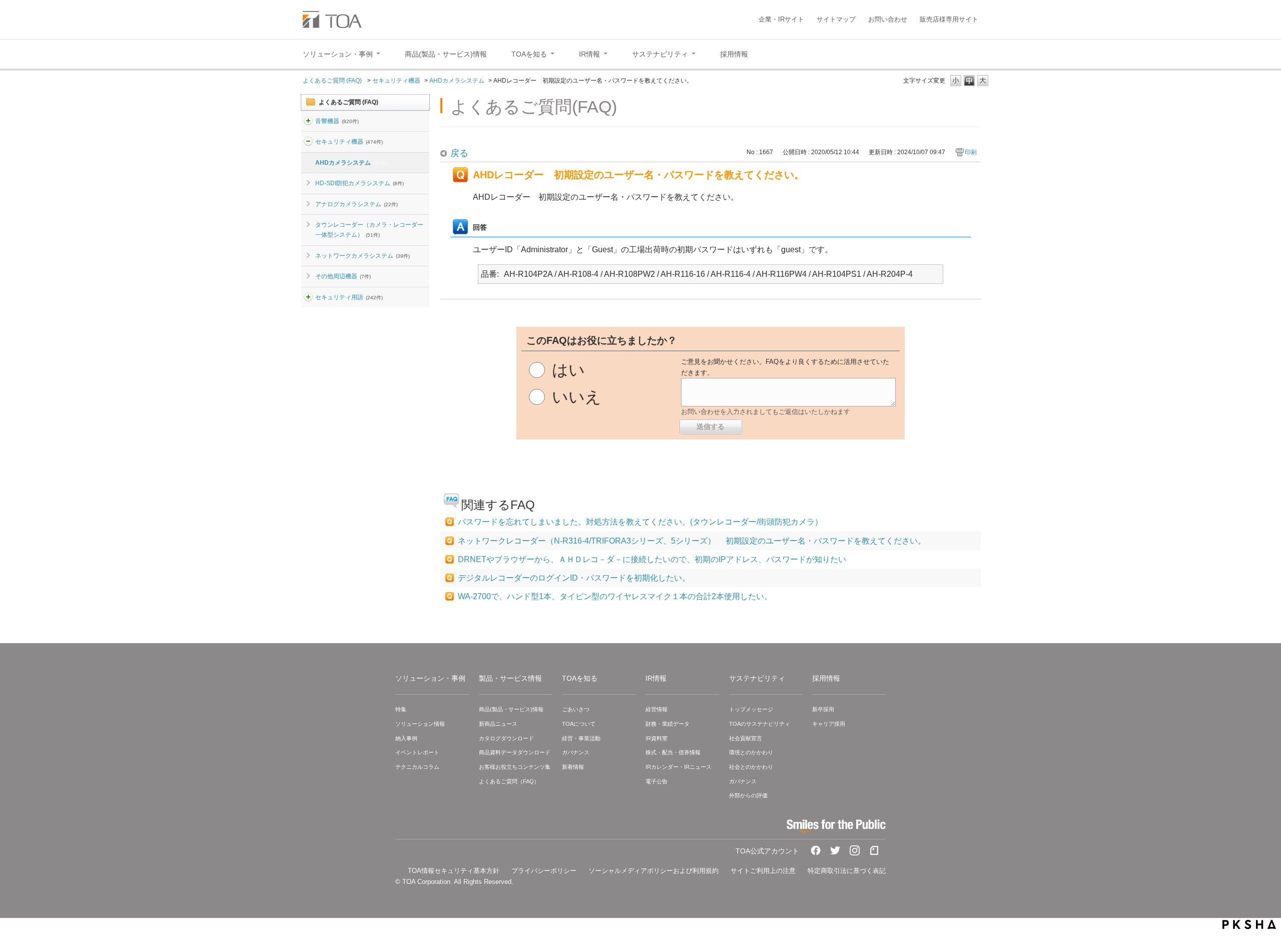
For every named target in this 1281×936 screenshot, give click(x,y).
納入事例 (406, 738)
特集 (400, 709)
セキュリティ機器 (396, 80)
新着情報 (573, 767)
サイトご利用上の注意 (763, 870)
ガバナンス (575, 752)
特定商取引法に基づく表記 (847, 870)
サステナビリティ (757, 678)
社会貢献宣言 (745, 738)
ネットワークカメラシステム (362, 255)
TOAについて (578, 724)
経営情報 (657, 709)
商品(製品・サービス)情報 (511, 709)
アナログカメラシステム (356, 204)
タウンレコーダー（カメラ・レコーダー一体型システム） (369, 229)
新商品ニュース (498, 724)
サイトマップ (836, 19)
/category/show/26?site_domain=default (308, 297)
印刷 (971, 152)
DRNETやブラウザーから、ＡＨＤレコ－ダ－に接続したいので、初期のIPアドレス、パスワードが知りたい (652, 559)
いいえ (576, 397)
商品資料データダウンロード (514, 752)
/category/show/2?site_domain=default (308, 121)
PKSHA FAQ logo (1249, 924)
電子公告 (657, 781)
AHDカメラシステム (456, 80)
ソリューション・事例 (430, 678)
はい (568, 370)
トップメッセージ (751, 709)
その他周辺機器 (343, 276)
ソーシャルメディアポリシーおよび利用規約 (653, 870)
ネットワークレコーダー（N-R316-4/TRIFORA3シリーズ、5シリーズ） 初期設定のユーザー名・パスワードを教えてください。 (692, 541)
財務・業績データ (668, 724)
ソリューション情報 (420, 724)
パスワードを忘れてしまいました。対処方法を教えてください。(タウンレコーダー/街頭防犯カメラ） (640, 522)
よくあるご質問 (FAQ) (333, 80)
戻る (459, 153)
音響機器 (337, 121)
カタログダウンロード (506, 738)
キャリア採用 (828, 724)
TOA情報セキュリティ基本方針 (453, 870)
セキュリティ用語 (349, 297)
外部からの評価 (748, 795)
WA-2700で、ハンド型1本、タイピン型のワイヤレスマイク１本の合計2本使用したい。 (615, 596)
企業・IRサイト (781, 19)
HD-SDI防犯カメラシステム (359, 183)
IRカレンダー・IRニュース (679, 767)
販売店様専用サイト (949, 19)
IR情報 (656, 678)
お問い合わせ (887, 19)
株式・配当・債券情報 (673, 752)
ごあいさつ (575, 709)
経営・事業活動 (581, 738)
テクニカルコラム (417, 767)
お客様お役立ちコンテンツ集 (514, 767)
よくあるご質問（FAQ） (509, 781)
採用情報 (826, 678)
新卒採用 (823, 709)
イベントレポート (417, 752)
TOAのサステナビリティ (759, 724)
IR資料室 (657, 738)
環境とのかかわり (751, 752)
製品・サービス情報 (510, 678)
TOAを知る (579, 678)
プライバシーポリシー (543, 870)
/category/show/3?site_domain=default (308, 142)
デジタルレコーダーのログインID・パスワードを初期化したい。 (574, 578)
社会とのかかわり (751, 767)
